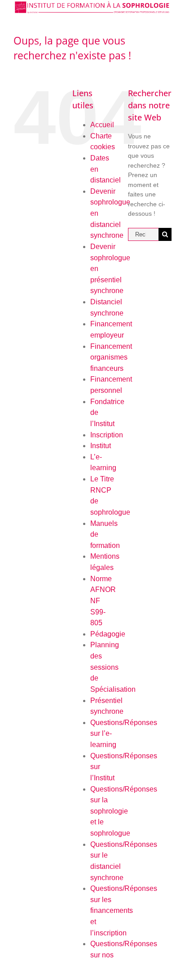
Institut (100, 445)
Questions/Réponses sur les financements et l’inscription (123, 911)
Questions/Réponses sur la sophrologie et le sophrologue (123, 811)
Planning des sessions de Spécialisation (113, 667)
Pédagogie (107, 634)
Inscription (106, 435)
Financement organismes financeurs (111, 357)
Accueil (102, 125)
